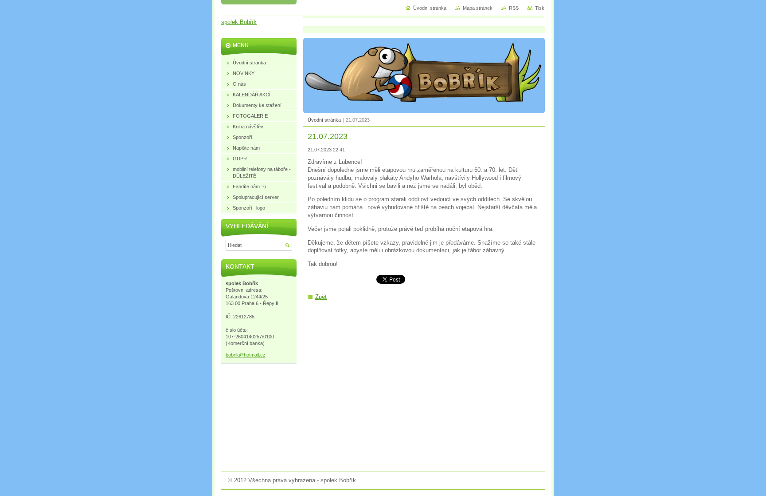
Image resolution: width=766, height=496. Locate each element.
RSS (514, 8)
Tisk (539, 8)
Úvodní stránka (324, 120)
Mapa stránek (477, 8)
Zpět (321, 297)
